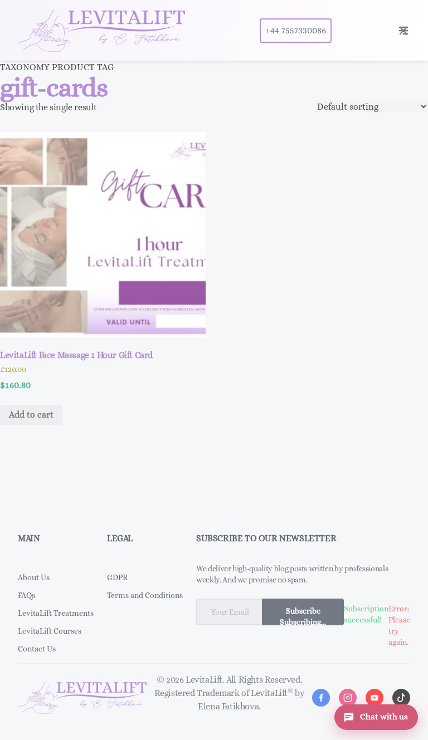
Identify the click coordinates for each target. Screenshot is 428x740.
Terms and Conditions (145, 595)
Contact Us (37, 648)
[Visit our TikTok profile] (401, 698)
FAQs (26, 595)
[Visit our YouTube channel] (374, 698)
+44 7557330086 (295, 30)
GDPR (117, 577)
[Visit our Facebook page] (321, 698)
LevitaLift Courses (49, 630)
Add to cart (31, 414)
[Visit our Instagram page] (348, 698)
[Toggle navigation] (403, 30)
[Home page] (101, 30)
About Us (34, 577)
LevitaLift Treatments (56, 613)
